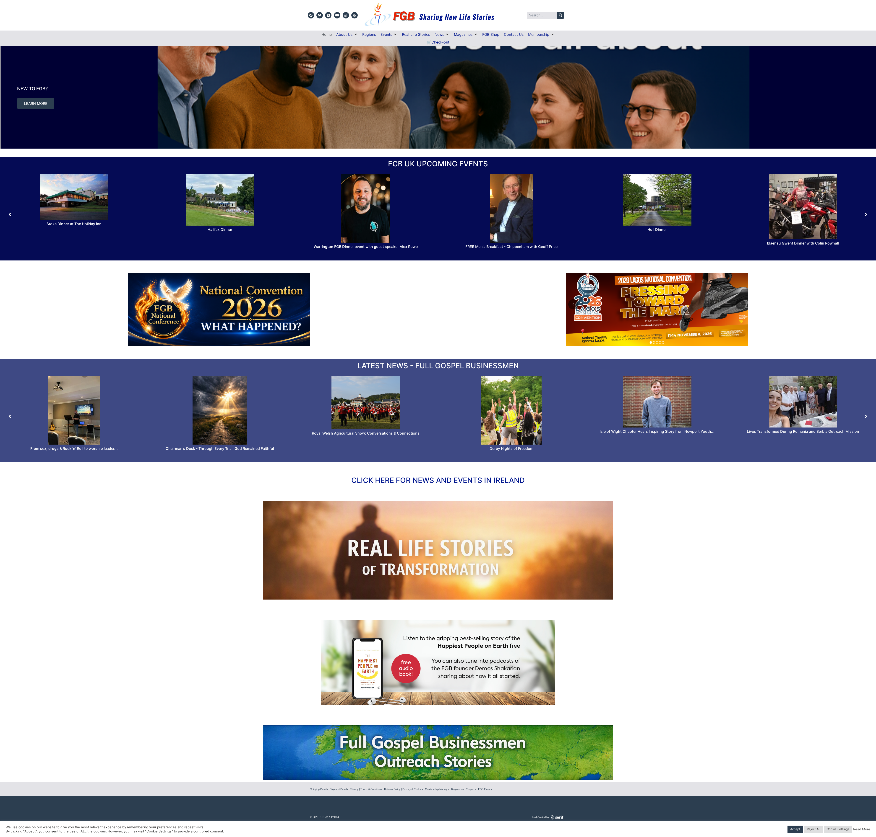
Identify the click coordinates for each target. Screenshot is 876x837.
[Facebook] (311, 15)
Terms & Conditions (371, 789)
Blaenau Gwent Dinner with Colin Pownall (511, 243)
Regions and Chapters (463, 789)
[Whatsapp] (346, 15)
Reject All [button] (813, 829)
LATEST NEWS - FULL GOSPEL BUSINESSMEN (438, 365)
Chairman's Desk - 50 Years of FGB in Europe (657, 428)
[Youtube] (337, 15)
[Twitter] (319, 15)
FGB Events (485, 789)
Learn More (446, 106)
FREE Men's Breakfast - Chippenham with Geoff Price (220, 246)
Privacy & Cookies (412, 789)
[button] (347, 34)
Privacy (354, 789)
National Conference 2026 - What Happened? (511, 448)
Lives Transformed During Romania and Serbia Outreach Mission (366, 431)
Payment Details (339, 789)
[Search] (560, 15)
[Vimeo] (328, 15)
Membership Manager (437, 789)
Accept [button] (795, 829)
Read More (861, 829)
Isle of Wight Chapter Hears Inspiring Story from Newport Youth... (219, 431)
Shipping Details (319, 789)
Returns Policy (392, 789)
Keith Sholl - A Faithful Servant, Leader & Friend (803, 423)
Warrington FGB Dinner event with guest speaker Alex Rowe (74, 246)
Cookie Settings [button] (838, 829)
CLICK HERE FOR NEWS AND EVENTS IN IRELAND (438, 480)
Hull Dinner (365, 229)
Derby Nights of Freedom (74, 448)
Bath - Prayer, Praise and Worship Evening (803, 219)
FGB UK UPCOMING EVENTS (438, 163)
